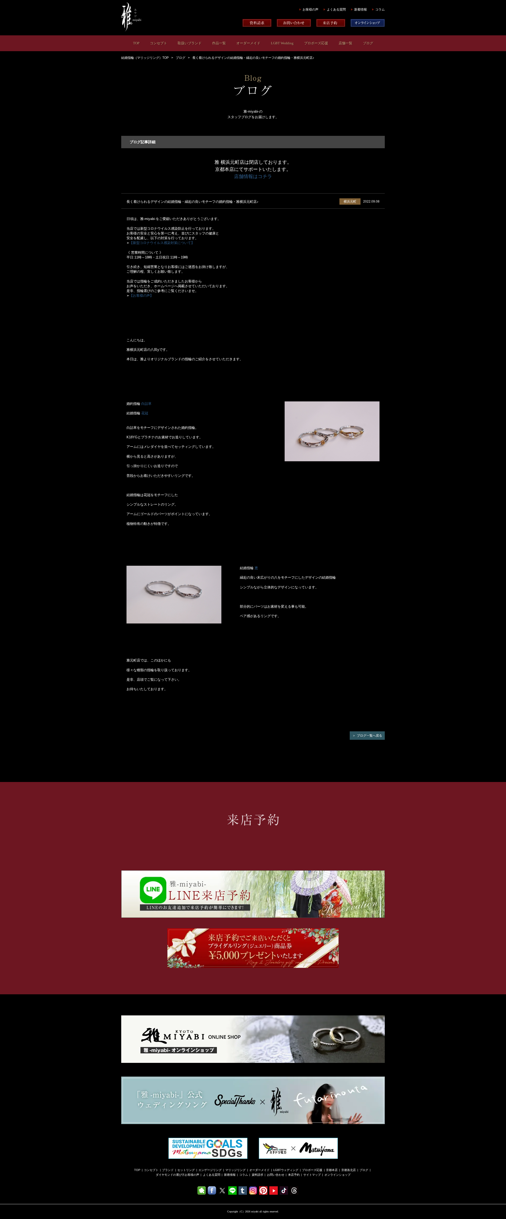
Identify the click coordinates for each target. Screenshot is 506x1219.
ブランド (168, 1170)
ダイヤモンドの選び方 (170, 1174)
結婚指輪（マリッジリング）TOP (145, 58)
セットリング (186, 1170)
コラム (380, 9)
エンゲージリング (210, 1170)
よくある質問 (336, 9)
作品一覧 (219, 43)
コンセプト (158, 43)
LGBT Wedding (282, 43)
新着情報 (360, 9)
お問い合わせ (275, 1174)
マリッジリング (235, 1170)
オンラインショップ (337, 1174)
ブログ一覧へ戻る (369, 735)
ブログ (368, 43)
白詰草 (146, 404)
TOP (136, 43)
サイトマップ (312, 1174)
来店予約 (294, 1174)
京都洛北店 (348, 1170)
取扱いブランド (190, 43)
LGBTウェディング (285, 1170)
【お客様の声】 (141, 295)
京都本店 (332, 1170)
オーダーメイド (248, 43)
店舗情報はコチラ (253, 176)
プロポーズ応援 (316, 43)
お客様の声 (310, 9)
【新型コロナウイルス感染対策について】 (161, 243)
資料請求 (257, 1174)
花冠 (144, 413)
